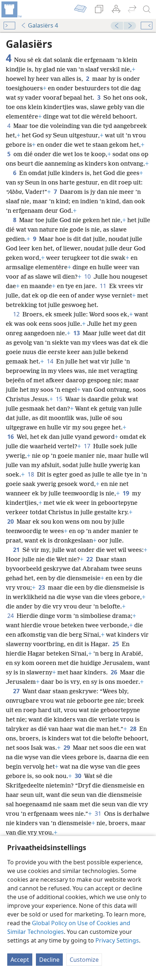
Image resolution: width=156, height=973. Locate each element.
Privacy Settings (117, 940)
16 (11, 437)
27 (17, 691)
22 (90, 559)
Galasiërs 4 (43, 25)
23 (42, 587)
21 (17, 550)
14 (51, 361)
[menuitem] (10, 9)
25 (116, 644)
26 (115, 672)
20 (11, 521)
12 (17, 314)
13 (77, 333)
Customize (84, 960)
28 (134, 729)
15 (60, 399)
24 (11, 616)
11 (104, 286)
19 (127, 493)
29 (67, 748)
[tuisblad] (10, 9)
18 (32, 474)
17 (88, 446)
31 (99, 814)
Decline (49, 960)
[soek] (147, 9)
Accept (20, 960)
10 (88, 276)
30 (79, 776)
